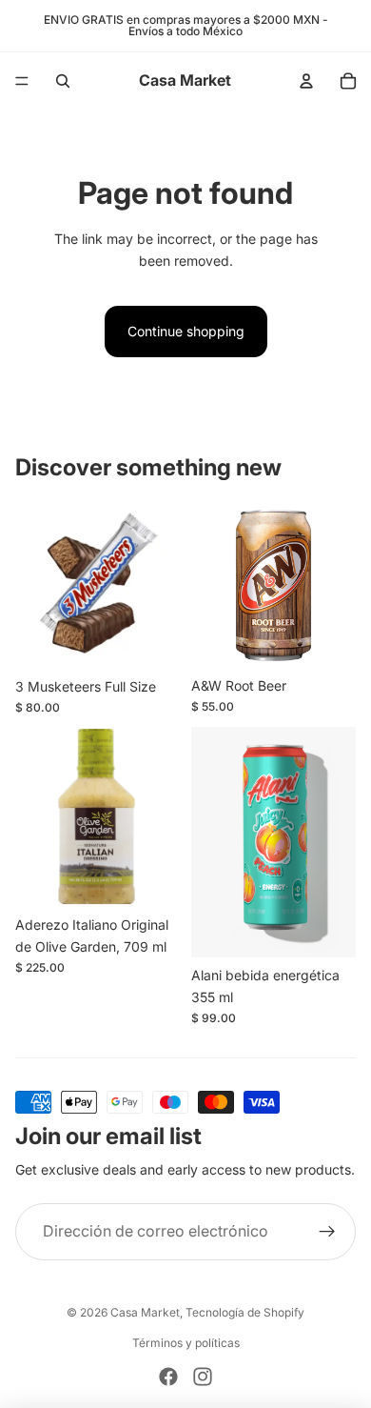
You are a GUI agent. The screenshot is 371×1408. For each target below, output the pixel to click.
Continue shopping (185, 331)
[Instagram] (202, 1376)
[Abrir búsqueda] (63, 81)
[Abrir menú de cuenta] (306, 81)
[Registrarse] (327, 1232)
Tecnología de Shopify (245, 1312)
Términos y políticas (186, 1343)
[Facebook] (168, 1376)
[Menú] (22, 81)
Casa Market (145, 1312)
